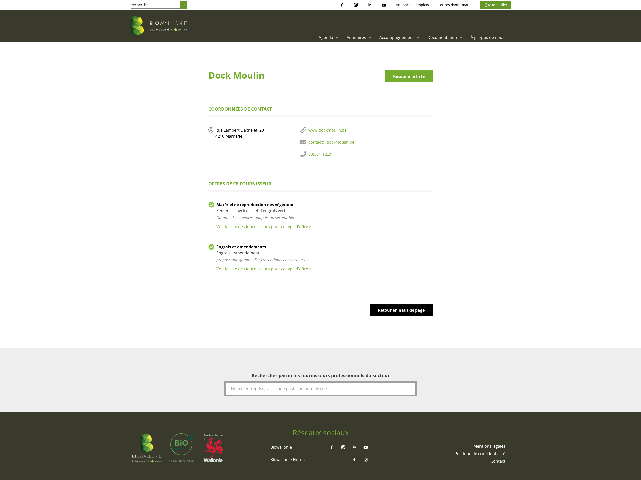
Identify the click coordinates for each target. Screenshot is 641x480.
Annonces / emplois (412, 4)
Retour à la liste (409, 76)
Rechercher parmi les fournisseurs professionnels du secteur (321, 375)
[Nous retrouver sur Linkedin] (370, 5)
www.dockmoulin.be (327, 130)
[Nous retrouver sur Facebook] (342, 5)
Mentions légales (489, 446)
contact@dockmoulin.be (331, 142)
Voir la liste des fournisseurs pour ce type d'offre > (263, 227)
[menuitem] (328, 37)
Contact (498, 461)
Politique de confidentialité (480, 453)
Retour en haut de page (401, 310)
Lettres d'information (456, 4)
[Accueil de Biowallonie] (159, 26)
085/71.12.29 (320, 154)
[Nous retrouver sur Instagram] (355, 5)
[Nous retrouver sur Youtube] (383, 5)
